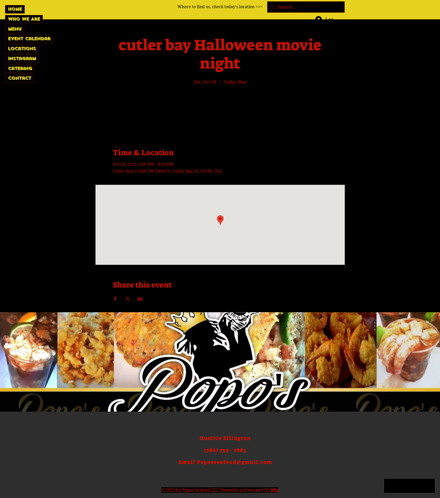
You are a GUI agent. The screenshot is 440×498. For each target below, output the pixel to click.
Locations (22, 48)
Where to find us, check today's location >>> (220, 6)
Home (15, 9)
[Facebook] (396, 68)
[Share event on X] (127, 299)
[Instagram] (418, 68)
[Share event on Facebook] (115, 299)
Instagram (22, 58)
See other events (220, 110)
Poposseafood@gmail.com (234, 462)
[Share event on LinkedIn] (140, 299)
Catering (20, 68)
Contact (19, 78)
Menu (14, 29)
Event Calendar (29, 38)
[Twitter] (407, 68)
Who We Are (24, 19)
